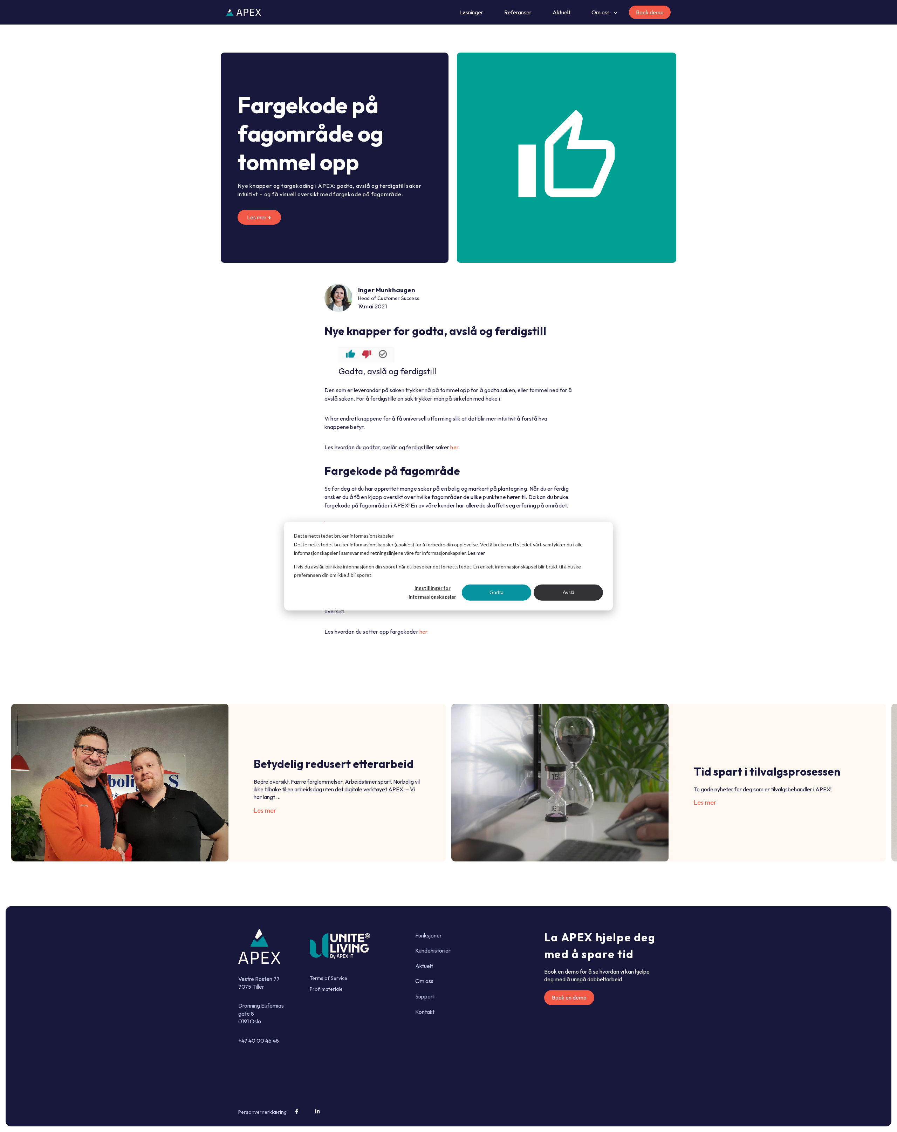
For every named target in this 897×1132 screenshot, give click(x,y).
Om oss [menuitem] (424, 980)
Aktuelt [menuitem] (424, 965)
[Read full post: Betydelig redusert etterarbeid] (119, 782)
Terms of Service (328, 978)
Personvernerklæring (262, 1112)
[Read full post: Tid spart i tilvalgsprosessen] (560, 782)
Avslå (568, 592)
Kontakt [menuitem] (424, 1011)
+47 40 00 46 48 (258, 1040)
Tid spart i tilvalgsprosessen (767, 771)
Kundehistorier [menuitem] (433, 950)
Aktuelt (561, 12)
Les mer (476, 553)
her (454, 447)
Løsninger (471, 12)
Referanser (518, 12)
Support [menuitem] (425, 996)
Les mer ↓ (259, 217)
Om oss (600, 12)
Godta (496, 592)
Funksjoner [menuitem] (428, 935)
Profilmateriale (326, 989)
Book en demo (569, 997)
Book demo (650, 12)
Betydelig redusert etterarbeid (334, 764)
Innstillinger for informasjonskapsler (432, 592)
